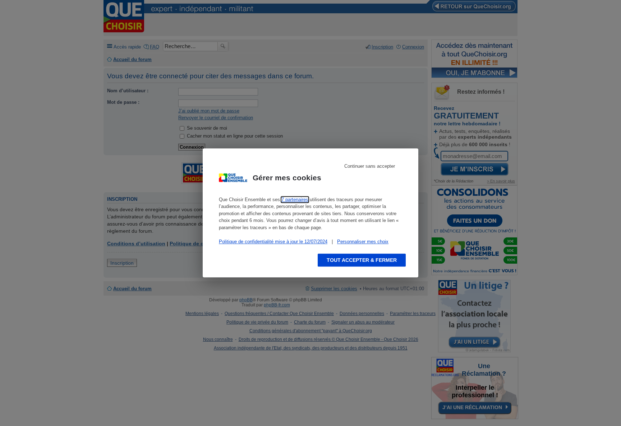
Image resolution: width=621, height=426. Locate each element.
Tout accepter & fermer (362, 260)
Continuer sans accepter (369, 166)
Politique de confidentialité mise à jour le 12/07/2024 (273, 241)
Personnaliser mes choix (362, 241)
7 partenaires (294, 199)
